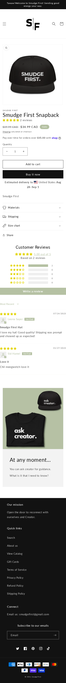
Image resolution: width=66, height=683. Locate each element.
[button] (4, 24)
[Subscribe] (55, 635)
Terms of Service (17, 569)
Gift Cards (13, 561)
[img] (8, 314)
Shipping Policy (16, 593)
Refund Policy (15, 585)
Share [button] (10, 235)
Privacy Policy (15, 577)
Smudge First (36, 677)
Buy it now (33, 174)
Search (11, 537)
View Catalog (14, 553)
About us (12, 545)
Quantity (7, 144)
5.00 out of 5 (42, 254)
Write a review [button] (33, 291)
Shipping (6, 132)
